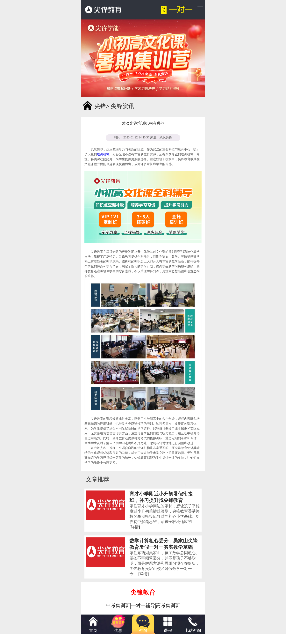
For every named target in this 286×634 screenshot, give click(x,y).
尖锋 (100, 106)
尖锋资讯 (122, 106)
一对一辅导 (143, 605)
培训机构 (103, 154)
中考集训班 (118, 605)
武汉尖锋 (166, 137)
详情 (135, 527)
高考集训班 (168, 605)
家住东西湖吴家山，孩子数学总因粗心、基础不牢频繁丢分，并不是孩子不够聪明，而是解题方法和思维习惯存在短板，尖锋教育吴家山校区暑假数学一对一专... (165, 563)
